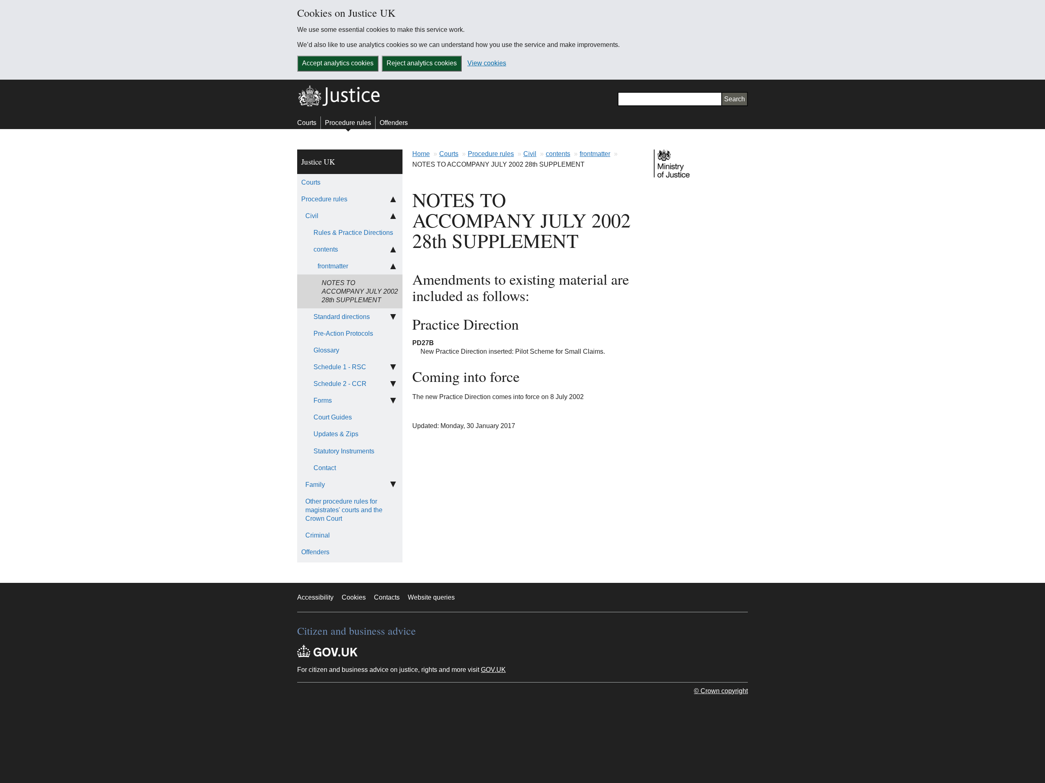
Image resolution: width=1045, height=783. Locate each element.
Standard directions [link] (342, 316)
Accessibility (315, 597)
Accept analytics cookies (338, 63)
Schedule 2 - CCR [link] (340, 383)
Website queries (431, 597)
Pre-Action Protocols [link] (343, 333)
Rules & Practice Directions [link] (353, 232)
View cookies (486, 63)
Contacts (387, 597)
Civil (529, 153)
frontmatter (595, 153)
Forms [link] (323, 400)
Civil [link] (311, 215)
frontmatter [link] (333, 266)
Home (421, 153)
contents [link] (326, 249)
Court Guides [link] (333, 417)
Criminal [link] (317, 535)
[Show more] (393, 316)
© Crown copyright (721, 690)
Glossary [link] (326, 350)
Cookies (354, 597)
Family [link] (315, 484)
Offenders (394, 122)
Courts (306, 122)
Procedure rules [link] (324, 199)
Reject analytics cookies (422, 63)
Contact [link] (325, 467)
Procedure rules (348, 122)
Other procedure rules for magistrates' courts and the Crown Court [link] (343, 510)
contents (558, 153)
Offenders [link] (315, 552)
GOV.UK (493, 669)
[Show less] (393, 199)
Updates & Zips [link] (336, 434)
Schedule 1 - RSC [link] (340, 367)
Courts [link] (310, 182)
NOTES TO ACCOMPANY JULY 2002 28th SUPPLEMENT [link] (360, 291)
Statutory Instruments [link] (344, 451)
